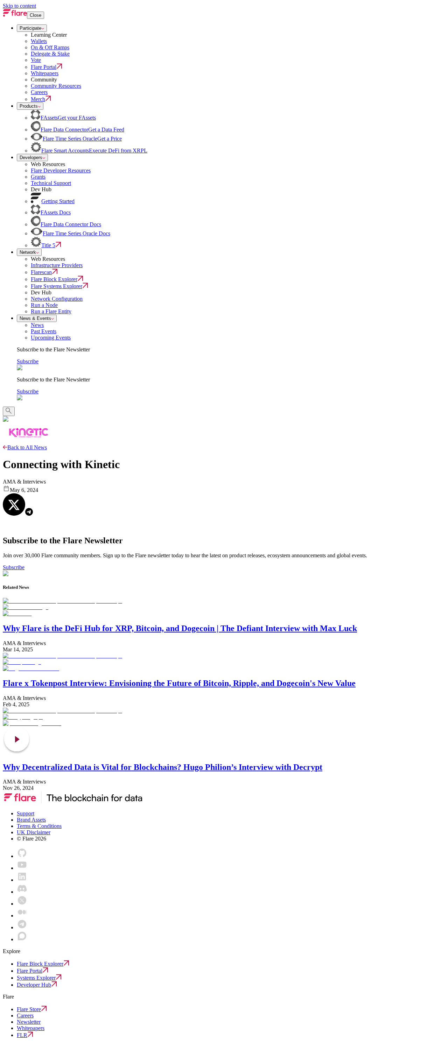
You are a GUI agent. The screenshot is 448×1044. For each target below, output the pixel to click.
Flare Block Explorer (40, 964)
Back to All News (27, 447)
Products (29, 106)
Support (25, 813)
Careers (25, 1015)
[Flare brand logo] (15, 15)
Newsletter (29, 1022)
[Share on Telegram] (29, 512)
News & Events (35, 318)
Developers (31, 157)
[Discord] (22, 892)
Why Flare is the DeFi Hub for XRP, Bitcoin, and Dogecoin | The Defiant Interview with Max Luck (180, 628)
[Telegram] (22, 927)
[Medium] (22, 915)
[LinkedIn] (22, 880)
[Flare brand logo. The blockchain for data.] (72, 802)
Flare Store (29, 1009)
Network (28, 252)
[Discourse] (22, 939)
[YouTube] (22, 868)
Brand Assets (31, 820)
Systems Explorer (36, 978)
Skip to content (19, 6)
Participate (30, 28)
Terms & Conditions (39, 826)
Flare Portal (29, 971)
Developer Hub (34, 985)
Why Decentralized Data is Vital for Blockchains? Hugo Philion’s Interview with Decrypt (162, 767)
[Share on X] (14, 504)
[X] (22, 904)
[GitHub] (22, 856)
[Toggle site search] (9, 411)
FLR (22, 1035)
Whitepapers (30, 1028)
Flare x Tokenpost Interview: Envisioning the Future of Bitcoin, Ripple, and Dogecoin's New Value (179, 683)
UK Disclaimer (33, 832)
